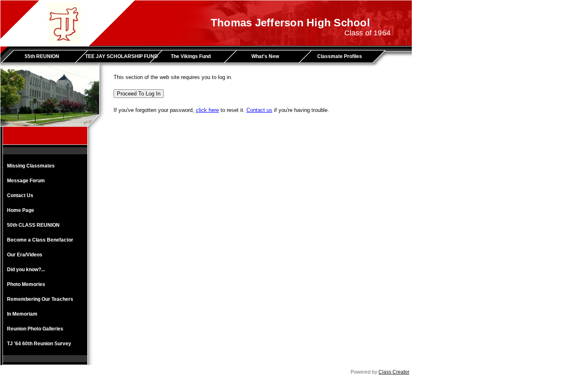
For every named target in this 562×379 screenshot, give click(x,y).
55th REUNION (42, 56)
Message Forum (26, 181)
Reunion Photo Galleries (35, 329)
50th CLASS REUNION (33, 225)
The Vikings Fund (191, 56)
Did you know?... (26, 269)
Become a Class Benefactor (40, 240)
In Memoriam (22, 314)
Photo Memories (26, 284)
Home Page (20, 210)
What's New (265, 56)
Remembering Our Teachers (40, 299)
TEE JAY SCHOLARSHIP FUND (120, 56)
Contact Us (20, 195)
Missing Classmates (31, 166)
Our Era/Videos (24, 255)
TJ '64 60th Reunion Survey (39, 343)
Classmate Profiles (339, 56)
